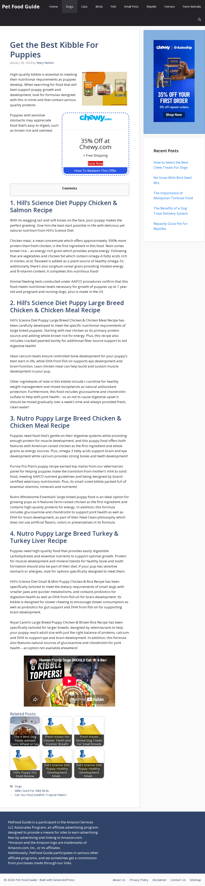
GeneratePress (63, 880)
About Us (119, 880)
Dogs (69, 6)
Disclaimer (159, 880)
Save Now (95, 163)
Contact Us (178, 880)
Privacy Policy (139, 880)
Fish (113, 6)
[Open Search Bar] (199, 19)
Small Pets (131, 6)
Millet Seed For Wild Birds (32, 791)
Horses (169, 6)
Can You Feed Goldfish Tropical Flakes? (41, 795)
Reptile (151, 6)
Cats (84, 6)
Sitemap (195, 880)
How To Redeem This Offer (95, 170)
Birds (99, 6)
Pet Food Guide (21, 6)
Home (53, 6)
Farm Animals (192, 6)
